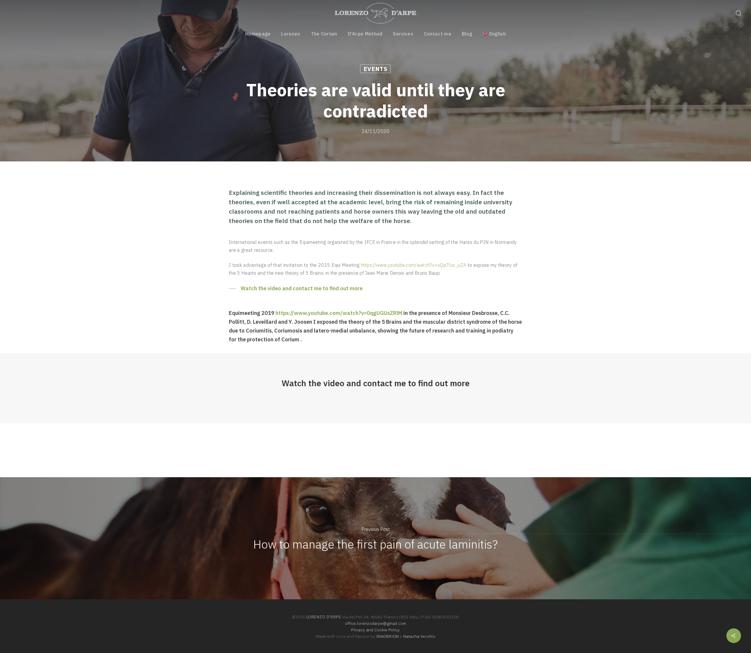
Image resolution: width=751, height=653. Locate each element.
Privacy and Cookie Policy (375, 629)
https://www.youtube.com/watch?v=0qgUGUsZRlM (338, 313)
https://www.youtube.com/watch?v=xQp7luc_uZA (413, 265)
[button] (296, 288)
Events (375, 69)
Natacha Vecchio (419, 636)
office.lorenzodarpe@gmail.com (375, 623)
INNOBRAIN (387, 636)
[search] (738, 13)
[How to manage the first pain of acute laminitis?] (375, 538)
